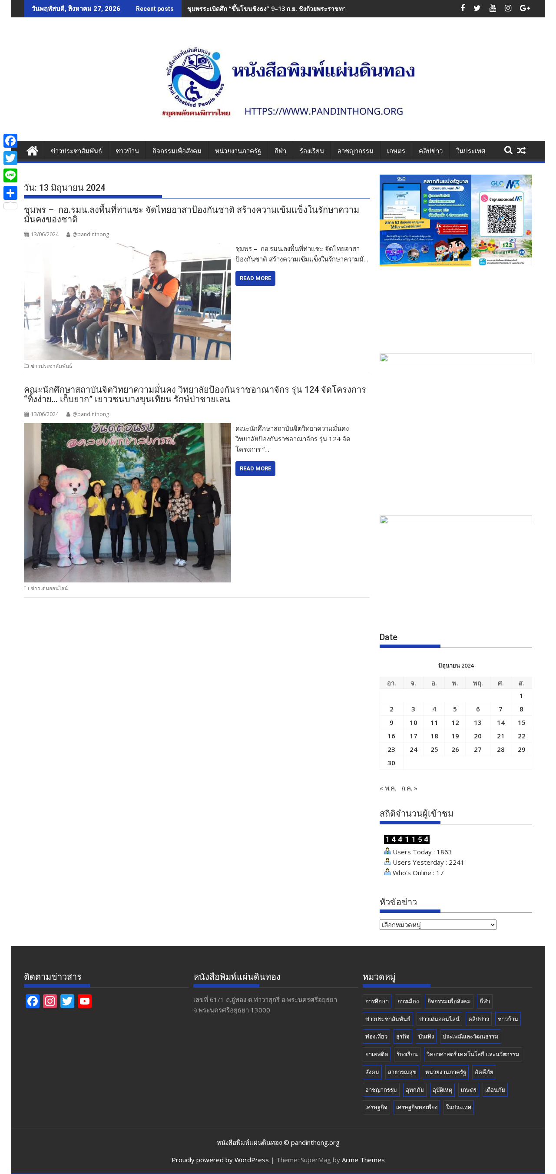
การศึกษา (377, 1001)
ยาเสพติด (376, 1054)
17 (413, 735)
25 (434, 749)
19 (455, 735)
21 (501, 735)
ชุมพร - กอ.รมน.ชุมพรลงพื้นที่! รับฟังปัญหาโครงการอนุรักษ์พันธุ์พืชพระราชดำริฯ (294, 8)
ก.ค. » (409, 788)
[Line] (10, 175)
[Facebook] (10, 140)
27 (478, 749)
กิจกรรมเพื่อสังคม (177, 151)
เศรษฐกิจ (376, 1107)
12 (455, 722)
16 (391, 735)
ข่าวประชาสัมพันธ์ (76, 151)
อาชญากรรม (356, 151)
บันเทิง (426, 1036)
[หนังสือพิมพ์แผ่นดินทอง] (32, 150)
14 (501, 722)
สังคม (372, 1072)
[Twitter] (10, 158)
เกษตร (396, 151)
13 (478, 722)
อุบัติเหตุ (442, 1090)
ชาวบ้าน (127, 151)
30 (391, 762)
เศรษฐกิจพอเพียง (416, 1107)
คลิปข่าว (431, 151)
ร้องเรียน (312, 151)
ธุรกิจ (403, 1036)
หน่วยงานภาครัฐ (238, 151)
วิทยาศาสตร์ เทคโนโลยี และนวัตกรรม (473, 1054)
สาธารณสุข (402, 1072)
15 (522, 722)
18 (434, 735)
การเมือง (408, 1001)
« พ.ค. (388, 788)
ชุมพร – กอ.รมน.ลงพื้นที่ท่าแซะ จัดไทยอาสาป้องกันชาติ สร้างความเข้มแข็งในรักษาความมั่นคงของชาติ (191, 215)
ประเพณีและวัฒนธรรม (471, 1036)
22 (522, 735)
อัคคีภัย (484, 1072)
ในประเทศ (471, 151)
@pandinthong (91, 234)
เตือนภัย (495, 1090)
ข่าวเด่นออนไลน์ (49, 588)
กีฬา (280, 151)
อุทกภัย (415, 1090)
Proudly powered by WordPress (220, 1159)
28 (501, 749)
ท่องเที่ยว (376, 1036)
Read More (255, 278)
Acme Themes (363, 1159)
